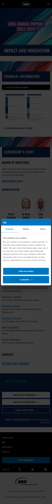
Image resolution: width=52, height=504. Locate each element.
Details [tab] (26, 229)
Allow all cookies (26, 271)
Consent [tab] (9, 229)
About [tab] (42, 229)
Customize (24, 279)
